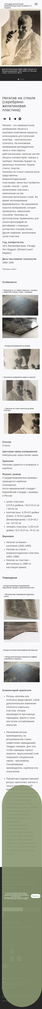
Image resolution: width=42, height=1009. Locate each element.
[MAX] (20, 118)
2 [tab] (20, 79)
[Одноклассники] (9, 118)
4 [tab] (23, 79)
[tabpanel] (21, 43)
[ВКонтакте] (4, 118)
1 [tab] (18, 79)
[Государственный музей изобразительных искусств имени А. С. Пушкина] (19, 8)
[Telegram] (15, 118)
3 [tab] (21, 79)
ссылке (25, 898)
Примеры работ (9, 269)
